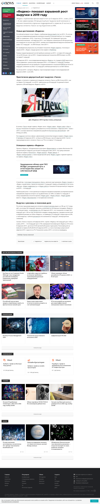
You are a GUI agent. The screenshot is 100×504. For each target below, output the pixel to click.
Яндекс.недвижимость (30, 186)
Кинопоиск (32, 152)
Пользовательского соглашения (10, 501)
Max (56, 477)
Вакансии (41, 481)
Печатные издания (27, 487)
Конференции (25, 477)
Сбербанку (53, 50)
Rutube (56, 483)
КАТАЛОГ (86, 3)
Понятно (94, 501)
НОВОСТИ (25, 3)
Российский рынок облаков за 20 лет (7, 24)
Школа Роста (6, 20)
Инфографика (6, 68)
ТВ (22, 485)
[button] (92, 3)
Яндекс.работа (44, 186)
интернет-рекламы (49, 206)
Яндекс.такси (68, 136)
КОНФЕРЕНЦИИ (41, 3)
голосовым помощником (32, 182)
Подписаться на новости (51, 241)
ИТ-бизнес (5, 62)
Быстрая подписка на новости (84, 474)
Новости (7, 477)
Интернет (5, 58)
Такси (25, 126)
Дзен (56, 487)
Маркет (24, 481)
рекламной (36, 216)
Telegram (57, 485)
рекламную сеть (36, 210)
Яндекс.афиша (52, 152)
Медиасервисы (51, 148)
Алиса (42, 182)
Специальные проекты (28, 479)
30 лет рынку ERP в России (7, 28)
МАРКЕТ (49, 3)
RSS (77, 476)
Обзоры (7, 483)
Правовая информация (82, 483)
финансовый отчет (54, 34)
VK (55, 479)
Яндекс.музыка (41, 152)
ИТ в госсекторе (6, 46)
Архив (6, 485)
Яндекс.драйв (65, 196)
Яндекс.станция (67, 182)
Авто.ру (19, 186)
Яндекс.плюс (28, 157)
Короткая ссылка (67, 241)
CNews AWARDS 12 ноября (7, 15)
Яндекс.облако (55, 196)
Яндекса (50, 60)
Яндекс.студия (55, 154)
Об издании (42, 477)
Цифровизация (6, 36)
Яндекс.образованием (29, 198)
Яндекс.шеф (61, 126)
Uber (68, 126)
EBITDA (63, 64)
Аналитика (32, 3)
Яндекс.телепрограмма (24, 154)
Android (18, 228)
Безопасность (6, 42)
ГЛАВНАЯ (18, 3)
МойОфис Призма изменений (26, 235)
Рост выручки (20, 136)
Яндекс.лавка (51, 126)
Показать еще (37, 348)
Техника (24, 483)
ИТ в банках (5, 49)
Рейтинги (5, 65)
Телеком (5, 55)
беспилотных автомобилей (57, 131)
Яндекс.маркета (56, 48)
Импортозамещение (7, 39)
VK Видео (57, 481)
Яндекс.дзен (45, 196)
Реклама (41, 479)
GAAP (63, 60)
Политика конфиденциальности (84, 478)
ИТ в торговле (6, 52)
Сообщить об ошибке (81, 481)
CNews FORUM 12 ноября (6, 10)
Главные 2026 (8, 33)
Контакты (41, 483)
